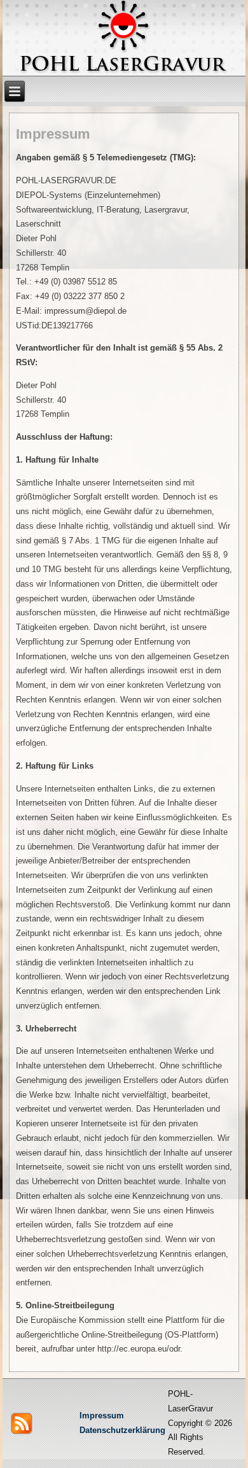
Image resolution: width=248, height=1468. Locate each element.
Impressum (101, 1415)
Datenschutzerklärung (122, 1430)
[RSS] (21, 1423)
